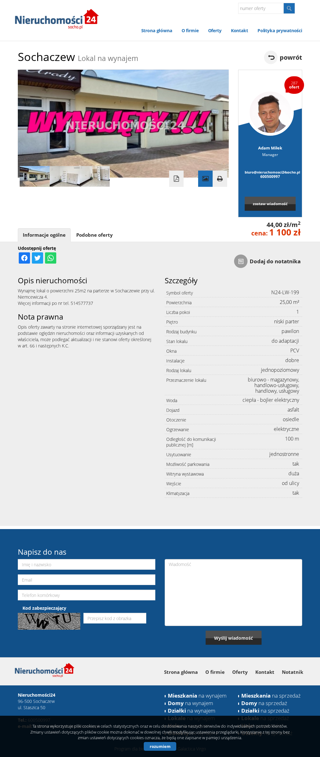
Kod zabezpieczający (44, 608)
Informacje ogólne (44, 235)
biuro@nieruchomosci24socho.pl (270, 172)
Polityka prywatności (280, 30)
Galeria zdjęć (205, 179)
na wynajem (197, 695)
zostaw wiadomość (270, 203)
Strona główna (156, 30)
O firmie (190, 30)
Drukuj (219, 179)
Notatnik (292, 672)
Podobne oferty (94, 235)
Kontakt (239, 30)
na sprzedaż (271, 695)
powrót (291, 57)
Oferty (215, 30)
